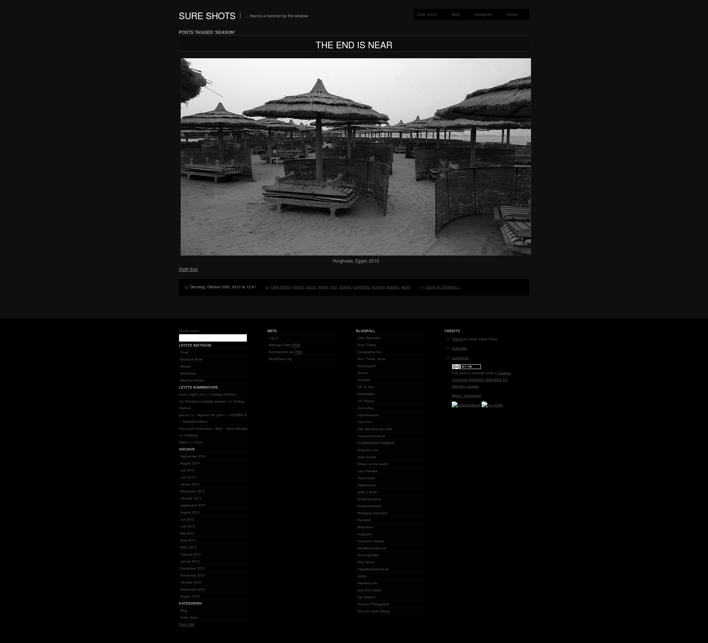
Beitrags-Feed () (285, 344)
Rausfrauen (366, 477)
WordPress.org (280, 358)
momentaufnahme (371, 435)
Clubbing (191, 435)
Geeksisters (366, 484)
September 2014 (192, 456)
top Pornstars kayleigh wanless (203, 401)
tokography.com (369, 351)
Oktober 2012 (190, 582)
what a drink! (367, 491)
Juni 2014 (187, 477)
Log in (273, 337)
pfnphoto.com (367, 449)
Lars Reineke (367, 470)
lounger (378, 286)
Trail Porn (364, 421)
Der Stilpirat (366, 596)
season (392, 286)
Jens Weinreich (369, 337)
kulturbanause (368, 414)
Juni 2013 (187, 526)
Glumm (362, 372)
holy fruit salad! (369, 589)
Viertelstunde (367, 582)
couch (311, 286)
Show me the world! (372, 463)
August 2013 (189, 512)
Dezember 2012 (192, 568)
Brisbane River (191, 359)
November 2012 (192, 575)
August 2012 (189, 596)
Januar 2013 (189, 561)
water (405, 286)
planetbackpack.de (371, 547)
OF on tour (365, 386)
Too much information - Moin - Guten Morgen (213, 428)
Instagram (483, 14)
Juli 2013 (187, 519)
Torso (198, 442)
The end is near (354, 44)
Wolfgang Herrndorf (372, 512)
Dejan (183, 442)
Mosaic (185, 366)
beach (298, 286)
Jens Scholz (366, 456)
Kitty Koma (365, 561)
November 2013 (192, 491)
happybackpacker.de (373, 568)
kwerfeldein (366, 393)
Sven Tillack (366, 344)
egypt (323, 286)
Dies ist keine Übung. (374, 611)
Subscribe (459, 348)
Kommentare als (285, 351)
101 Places (365, 400)
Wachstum (365, 526)
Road (184, 352)
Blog (455, 14)
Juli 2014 (187, 470)
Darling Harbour (224, 394)
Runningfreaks (368, 554)
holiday (345, 286)
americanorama (369, 498)
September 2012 (192, 589)
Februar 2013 (190, 554)
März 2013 (188, 547)
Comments (460, 357)
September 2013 (192, 505)
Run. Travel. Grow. (371, 358)
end (333, 286)
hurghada (361, 286)
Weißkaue (188, 373)
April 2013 (187, 540)
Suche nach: (189, 330)
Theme (457, 338)
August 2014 (189, 463)
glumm (184, 414)
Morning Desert (192, 380)
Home (512, 14)
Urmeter (363, 379)
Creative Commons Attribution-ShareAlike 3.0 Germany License (481, 379)
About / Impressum (466, 395)
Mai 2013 (187, 533)
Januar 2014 (189, 484)
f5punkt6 (364, 519)
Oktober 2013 (190, 498)
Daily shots (427, 14)
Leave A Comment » (442, 286)
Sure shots (207, 15)
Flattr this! (188, 269)
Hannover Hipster (370, 540)
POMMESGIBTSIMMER (376, 442)
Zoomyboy (365, 407)
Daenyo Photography (373, 603)
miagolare (364, 533)
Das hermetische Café (374, 428)
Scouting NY (366, 365)
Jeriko (362, 575)
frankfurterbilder (369, 505)
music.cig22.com (192, 394)
